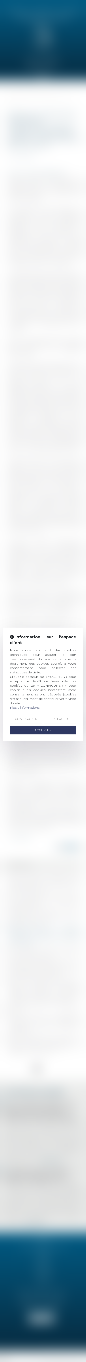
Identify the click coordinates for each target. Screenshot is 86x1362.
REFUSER (60, 719)
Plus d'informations (24, 708)
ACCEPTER (43, 730)
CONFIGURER (26, 719)
